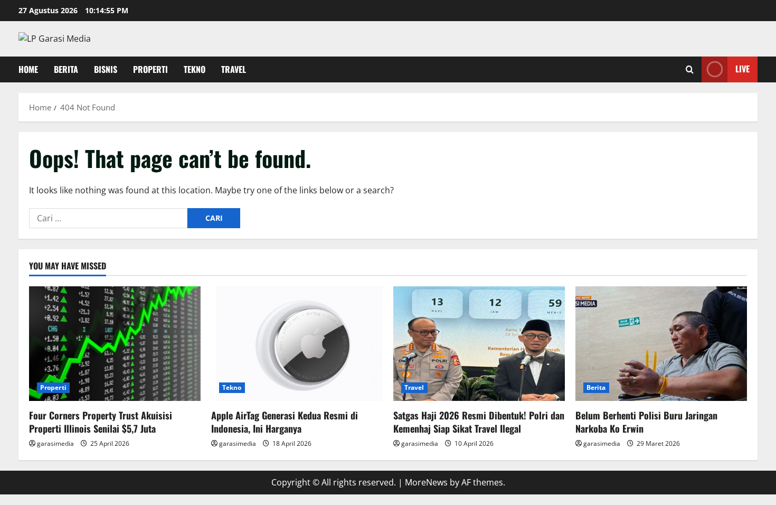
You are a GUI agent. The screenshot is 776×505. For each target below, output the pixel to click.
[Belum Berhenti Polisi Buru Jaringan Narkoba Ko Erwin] (661, 343)
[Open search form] (690, 69)
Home (28, 69)
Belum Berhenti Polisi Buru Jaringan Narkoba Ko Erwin (646, 421)
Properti (150, 69)
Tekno (194, 69)
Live (742, 68)
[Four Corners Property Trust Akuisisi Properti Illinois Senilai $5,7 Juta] (115, 343)
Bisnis (105, 69)
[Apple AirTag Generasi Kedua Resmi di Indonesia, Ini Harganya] (297, 343)
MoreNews (426, 482)
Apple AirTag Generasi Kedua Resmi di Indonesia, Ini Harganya (284, 421)
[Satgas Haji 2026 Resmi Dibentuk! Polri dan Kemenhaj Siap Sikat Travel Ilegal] (479, 343)
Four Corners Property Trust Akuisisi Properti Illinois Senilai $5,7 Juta (100, 421)
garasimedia (55, 443)
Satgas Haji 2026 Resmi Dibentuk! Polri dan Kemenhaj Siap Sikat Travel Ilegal (478, 421)
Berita (66, 69)
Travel (233, 69)
